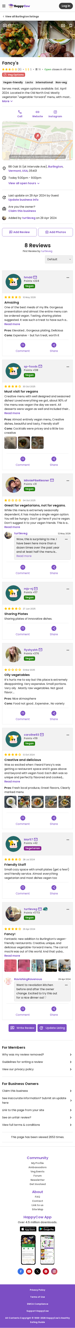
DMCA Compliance (37, 1303)
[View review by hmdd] (13, 281)
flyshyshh (31, 650)
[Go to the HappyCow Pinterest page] (46, 1271)
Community (37, 1157)
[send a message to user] (36, 277)
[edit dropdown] (66, 539)
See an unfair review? (16, 1117)
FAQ (37, 1196)
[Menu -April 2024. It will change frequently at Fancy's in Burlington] (24, 965)
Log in (66, 6)
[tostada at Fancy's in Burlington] (10, 802)
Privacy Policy (37, 1289)
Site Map (37, 1209)
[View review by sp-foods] (13, 371)
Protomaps (25, 156)
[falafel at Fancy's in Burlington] (64, 802)
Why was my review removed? (23, 1055)
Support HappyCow (38, 1310)
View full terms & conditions (21, 1125)
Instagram (55, 116)
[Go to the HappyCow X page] (37, 1271)
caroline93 (31, 735)
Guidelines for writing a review (22, 1062)
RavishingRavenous (28, 979)
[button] (37, 137)
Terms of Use (37, 1296)
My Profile (37, 1163)
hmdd (28, 277)
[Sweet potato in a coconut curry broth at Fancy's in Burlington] (24, 443)
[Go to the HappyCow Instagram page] (54, 1271)
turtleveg (28, 218)
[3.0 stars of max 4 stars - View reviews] (9, 69)
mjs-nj (28, 589)
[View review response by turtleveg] (8, 535)
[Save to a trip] (63, 25)
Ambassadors (37, 1167)
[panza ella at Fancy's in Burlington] (37, 802)
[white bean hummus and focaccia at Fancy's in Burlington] (24, 802)
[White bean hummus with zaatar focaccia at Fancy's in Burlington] (37, 443)
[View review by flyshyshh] (13, 654)
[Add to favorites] (70, 25)
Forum (37, 1175)
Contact (37, 1201)
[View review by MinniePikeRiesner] (13, 484)
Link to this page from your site (23, 1110)
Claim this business (22, 211)
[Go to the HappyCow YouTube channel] (29, 1271)
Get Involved (37, 1184)
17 (9, 25)
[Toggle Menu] (4, 6)
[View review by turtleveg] (13, 913)
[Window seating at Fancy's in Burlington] (51, 965)
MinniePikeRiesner (36, 480)
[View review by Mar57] (13, 844)
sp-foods (31, 367)
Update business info (23, 200)
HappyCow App (38, 1217)
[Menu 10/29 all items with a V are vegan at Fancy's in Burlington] (10, 443)
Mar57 (28, 839)
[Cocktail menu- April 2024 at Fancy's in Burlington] (10, 965)
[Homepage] (19, 6)
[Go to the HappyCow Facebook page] (21, 1271)
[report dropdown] (68, 277)
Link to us (37, 1205)
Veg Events (37, 1171)
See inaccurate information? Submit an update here (34, 1100)
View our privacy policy (18, 1069)
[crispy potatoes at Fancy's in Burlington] (51, 802)
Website (37, 116)
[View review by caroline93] (13, 739)
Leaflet (14, 156)
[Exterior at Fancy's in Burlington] (37, 965)
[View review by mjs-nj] (13, 593)
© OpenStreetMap (41, 156)
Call (19, 116)
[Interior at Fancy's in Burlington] (64, 965)
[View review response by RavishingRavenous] (8, 981)
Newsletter (38, 1180)
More (5, 101)
